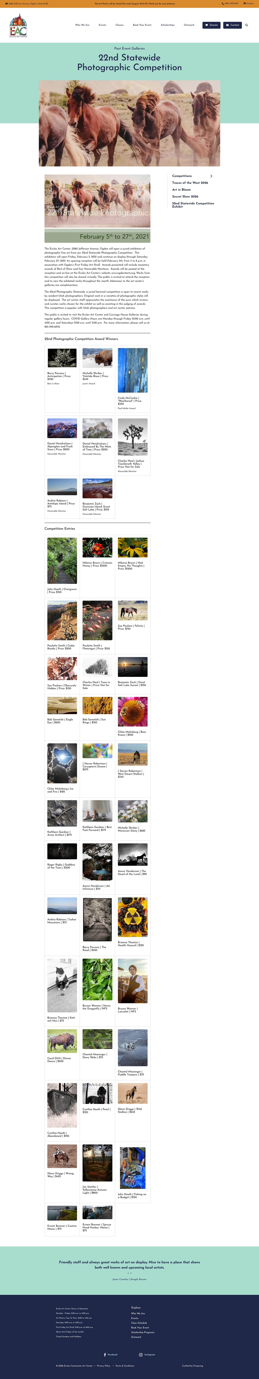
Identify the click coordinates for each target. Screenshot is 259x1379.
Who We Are (82, 25)
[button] (246, 25)
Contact (250, 4)
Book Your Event (142, 25)
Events (102, 25)
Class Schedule (139, 1323)
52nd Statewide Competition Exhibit (193, 205)
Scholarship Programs (142, 1332)
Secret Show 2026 (185, 196)
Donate (214, 25)
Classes (119, 25)
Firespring (198, 1366)
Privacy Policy (103, 1366)
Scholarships (168, 25)
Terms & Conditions (124, 1366)
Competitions (182, 176)
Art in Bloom (181, 189)
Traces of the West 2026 (190, 183)
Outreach (189, 25)
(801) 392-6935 (231, 4)
